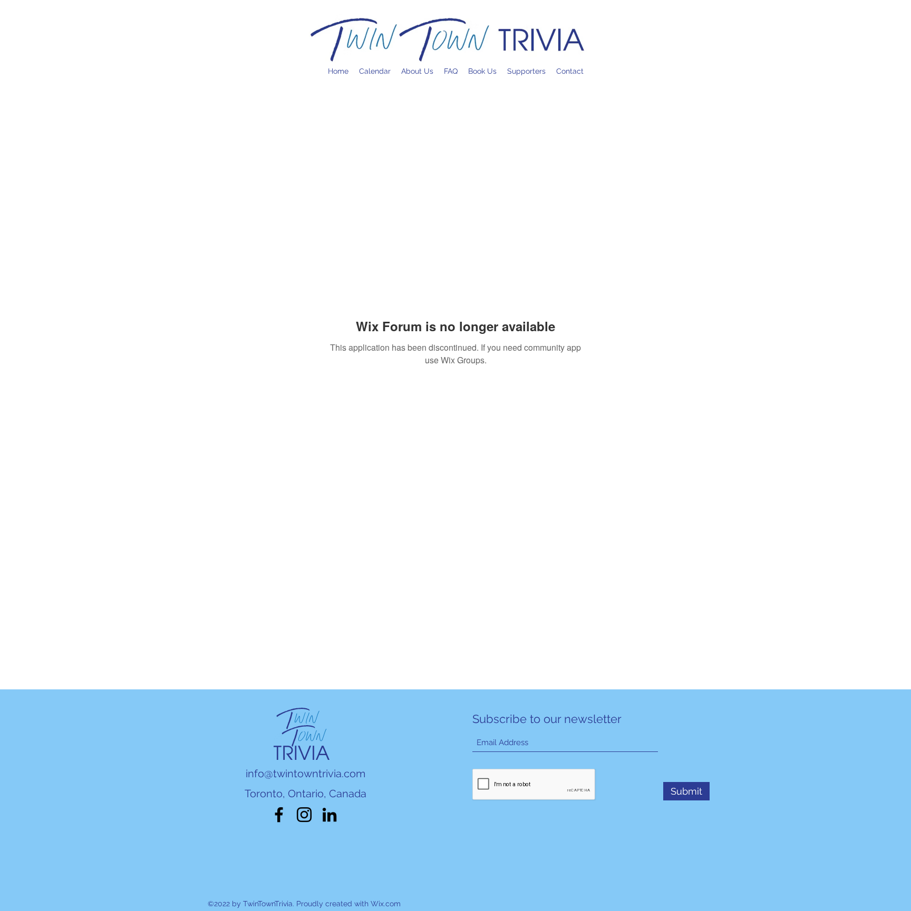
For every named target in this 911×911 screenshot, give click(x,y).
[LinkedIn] (329, 815)
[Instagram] (304, 815)
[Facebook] (279, 815)
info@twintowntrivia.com (305, 773)
